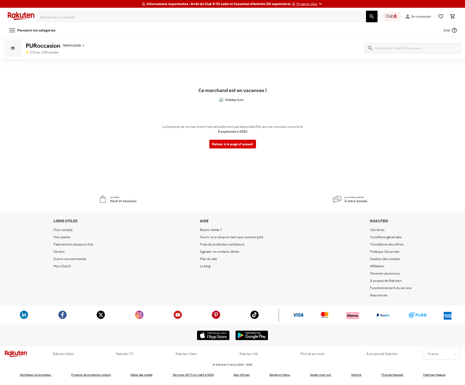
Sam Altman (241, 375)
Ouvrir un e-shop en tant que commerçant (231, 237)
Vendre (59, 251)
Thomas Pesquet (392, 375)
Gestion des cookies (385, 259)
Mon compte (63, 230)
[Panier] (452, 16)
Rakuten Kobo (63, 353)
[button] (309, 4)
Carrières (377, 230)
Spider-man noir (320, 375)
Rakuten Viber (186, 353)
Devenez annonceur (385, 273)
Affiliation (377, 266)
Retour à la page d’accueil (232, 144)
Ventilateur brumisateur (35, 375)
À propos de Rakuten (382, 353)
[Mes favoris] (441, 16)
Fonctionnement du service (390, 288)
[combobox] (201, 17)
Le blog (205, 266)
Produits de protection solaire (91, 375)
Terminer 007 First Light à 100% (193, 375)
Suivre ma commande (70, 259)
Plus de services (312, 353)
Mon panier (62, 237)
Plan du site (208, 259)
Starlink (356, 375)
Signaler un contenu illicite (219, 251)
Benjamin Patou (280, 375)
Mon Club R (62, 266)
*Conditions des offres (386, 244)
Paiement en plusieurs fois (73, 244)
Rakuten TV (124, 353)
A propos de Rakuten (386, 280)
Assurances (378, 295)
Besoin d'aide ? (211, 230)
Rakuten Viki (249, 353)
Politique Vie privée (384, 251)
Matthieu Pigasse (434, 375)
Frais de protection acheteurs (222, 244)
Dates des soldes (142, 375)
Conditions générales (386, 237)
